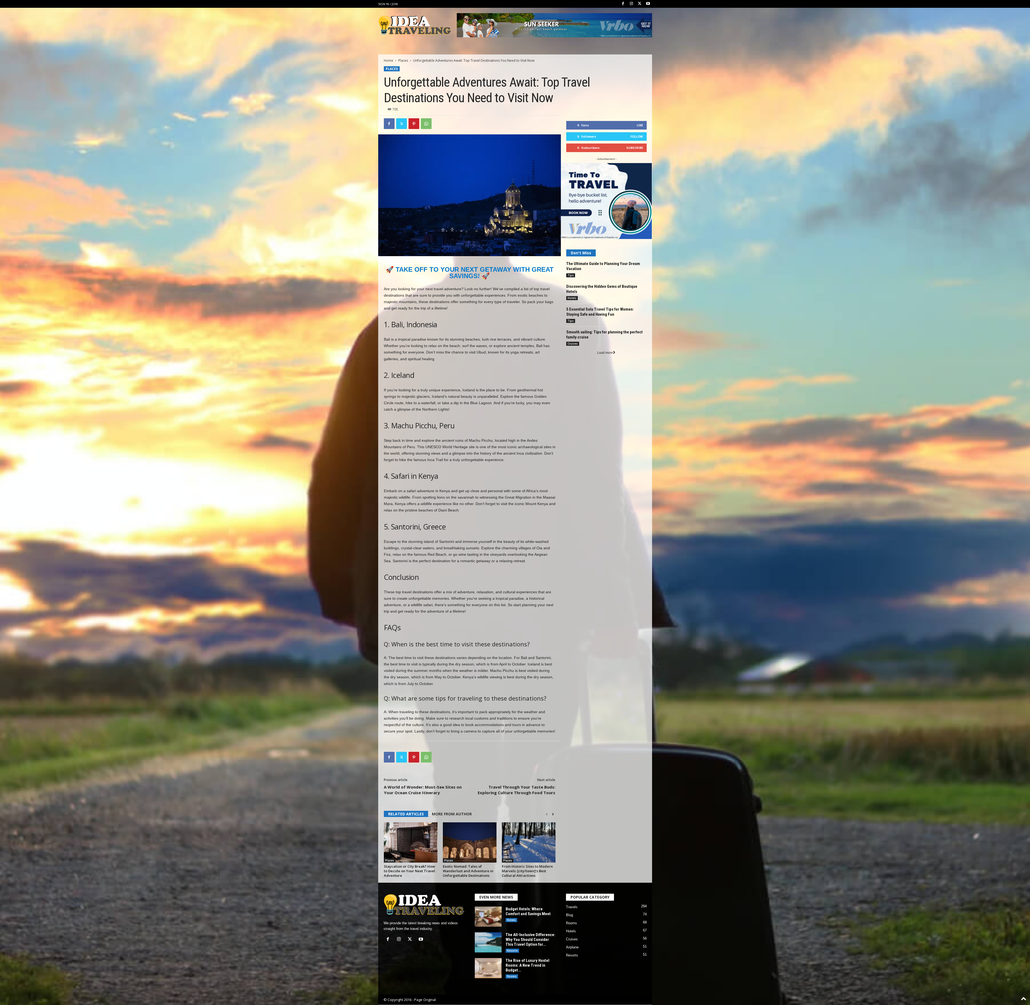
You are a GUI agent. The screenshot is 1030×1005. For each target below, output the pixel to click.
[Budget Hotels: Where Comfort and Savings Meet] (488, 917)
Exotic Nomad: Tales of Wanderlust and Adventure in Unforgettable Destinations (468, 871)
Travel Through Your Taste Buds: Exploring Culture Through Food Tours (516, 789)
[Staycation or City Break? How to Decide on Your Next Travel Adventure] (410, 842)
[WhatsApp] (426, 123)
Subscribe (634, 148)
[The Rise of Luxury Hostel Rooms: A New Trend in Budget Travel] (488, 968)
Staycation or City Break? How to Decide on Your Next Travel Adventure (409, 871)
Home (388, 60)
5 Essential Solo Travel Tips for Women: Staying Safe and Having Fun (600, 312)
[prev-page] (546, 814)
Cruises (573, 343)
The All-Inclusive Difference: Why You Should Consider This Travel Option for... (530, 939)
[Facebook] (623, 4)
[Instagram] (631, 4)
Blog (569, 915)
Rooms (512, 976)
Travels (571, 907)
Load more (605, 353)
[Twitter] (640, 4)
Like (640, 125)
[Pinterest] (414, 123)
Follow (636, 136)
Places (403, 60)
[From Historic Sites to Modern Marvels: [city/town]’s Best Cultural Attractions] (529, 842)
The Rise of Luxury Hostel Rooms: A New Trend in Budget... (527, 965)
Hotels (572, 298)
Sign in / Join (388, 4)
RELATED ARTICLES (406, 813)
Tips (571, 275)
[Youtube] (648, 4)
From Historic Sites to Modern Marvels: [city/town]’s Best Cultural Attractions (527, 871)
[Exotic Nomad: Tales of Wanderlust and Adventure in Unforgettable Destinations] (469, 842)
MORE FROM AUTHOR (452, 813)
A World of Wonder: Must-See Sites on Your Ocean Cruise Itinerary (423, 789)
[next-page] (553, 814)
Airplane (572, 947)
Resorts (512, 950)
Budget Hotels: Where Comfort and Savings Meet (528, 911)
